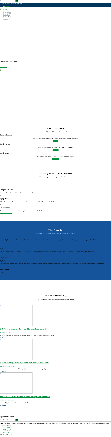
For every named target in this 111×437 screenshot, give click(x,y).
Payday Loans (7, 12)
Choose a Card (55, 159)
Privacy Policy (7, 429)
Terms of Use (6, 430)
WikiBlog (5, 19)
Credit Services (7, 13)
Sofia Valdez (10, 332)
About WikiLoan (7, 427)
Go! (17, 0)
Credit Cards (6, 15)
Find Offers (56, 150)
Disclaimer (6, 432)
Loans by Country (8, 16)
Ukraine (9, 18)
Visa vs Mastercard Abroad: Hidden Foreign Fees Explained (25, 397)
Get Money (55, 141)
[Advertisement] (55, 32)
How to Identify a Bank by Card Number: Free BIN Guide (24, 363)
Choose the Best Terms (6, 213)
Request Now (3, 67)
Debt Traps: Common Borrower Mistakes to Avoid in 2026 (24, 329)
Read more (3, 338)
